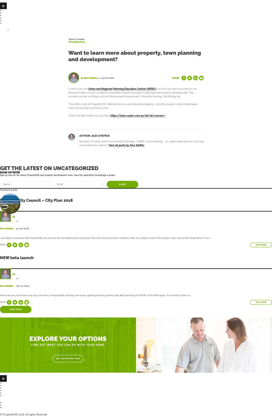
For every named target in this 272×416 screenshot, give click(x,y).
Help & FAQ (10, 20)
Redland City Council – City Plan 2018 (36, 200)
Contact (8, 22)
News (6, 17)
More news (16, 309)
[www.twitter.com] (189, 78)
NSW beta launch (17, 257)
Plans (6, 12)
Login (3, 30)
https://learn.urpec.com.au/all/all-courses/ (137, 115)
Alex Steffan (90, 78)
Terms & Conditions (15, 395)
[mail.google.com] (201, 78)
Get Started (10, 10)
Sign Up (14, 30)
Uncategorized (76, 42)
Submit (122, 184)
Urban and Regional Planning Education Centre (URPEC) (122, 88)
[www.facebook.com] (183, 78)
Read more (261, 303)
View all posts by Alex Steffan (126, 145)
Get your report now (68, 359)
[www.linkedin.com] (195, 78)
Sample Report (12, 15)
